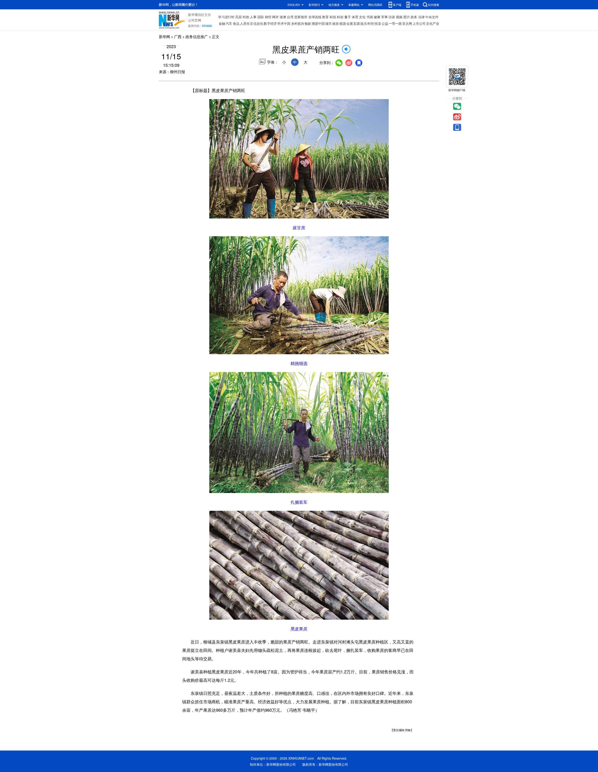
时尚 (370, 23)
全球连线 (314, 16)
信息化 (258, 23)
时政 (246, 16)
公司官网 (194, 20)
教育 (325, 16)
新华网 (164, 36)
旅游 (335, 23)
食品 (236, 23)
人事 (253, 16)
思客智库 (300, 16)
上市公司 (419, 23)
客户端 (397, 5)
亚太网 (407, 23)
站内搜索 (433, 5)
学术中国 (283, 23)
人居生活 (246, 23)
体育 (355, 16)
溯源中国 (318, 23)
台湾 (290, 16)
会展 (349, 23)
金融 (222, 23)
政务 (414, 16)
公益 (385, 23)
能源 (342, 23)
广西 (178, 36)
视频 (399, 16)
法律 (421, 16)
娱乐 (363, 23)
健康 (377, 16)
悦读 (377, 23)
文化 (362, 16)
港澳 (283, 16)
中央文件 (431, 16)
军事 (384, 16)
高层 (238, 16)
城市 (328, 23)
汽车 (229, 23)
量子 (347, 16)
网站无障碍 (375, 5)
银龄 (308, 23)
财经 (268, 16)
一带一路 (395, 23)
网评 (275, 16)
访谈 (391, 16)
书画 (370, 16)
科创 (340, 16)
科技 (333, 16)
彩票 (356, 23)
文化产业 (432, 23)
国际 (260, 16)
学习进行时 (226, 16)
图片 (406, 16)
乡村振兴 (297, 23)
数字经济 (270, 23)
